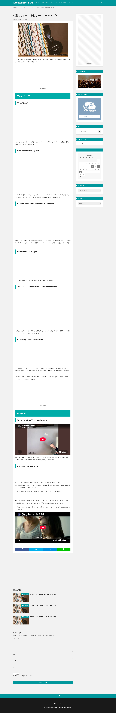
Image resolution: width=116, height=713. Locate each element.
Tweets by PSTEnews (83, 143)
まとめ (64, 2)
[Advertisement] (42, 76)
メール (14, 660)
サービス (58, 2)
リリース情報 (30, 7)
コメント (16, 638)
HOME (15, 7)
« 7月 (80, 176)
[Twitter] (36, 549)
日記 (69, 2)
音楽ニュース (43, 2)
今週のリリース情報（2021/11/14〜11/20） (45, 7)
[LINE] (64, 549)
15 (98, 166)
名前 (14, 654)
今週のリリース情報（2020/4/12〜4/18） (43, 594)
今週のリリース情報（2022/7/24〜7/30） (43, 616)
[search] (99, 131)
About (37, 2)
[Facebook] (22, 549)
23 (80, 172)
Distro (73, 2)
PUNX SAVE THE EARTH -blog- (23, 3)
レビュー (51, 2)
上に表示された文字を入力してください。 (23, 675)
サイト (14, 667)
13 (92, 166)
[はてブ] (50, 549)
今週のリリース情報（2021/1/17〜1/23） (43, 605)
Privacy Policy (58, 703)
